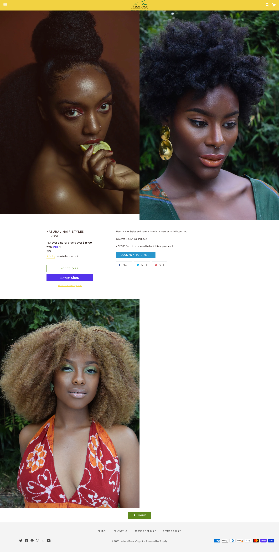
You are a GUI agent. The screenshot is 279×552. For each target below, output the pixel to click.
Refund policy (172, 531)
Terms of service (145, 531)
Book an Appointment (136, 254)
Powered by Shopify (156, 541)
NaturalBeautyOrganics (132, 541)
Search (102, 531)
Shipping (50, 256)
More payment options (70, 285)
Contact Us (121, 531)
